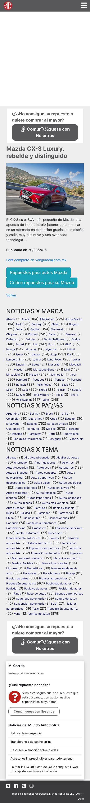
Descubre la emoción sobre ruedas (34, 750)
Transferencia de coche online (30, 741)
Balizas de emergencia (25, 733)
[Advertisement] (45, 59)
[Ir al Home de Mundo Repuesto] (8, 5)
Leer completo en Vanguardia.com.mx (36, 260)
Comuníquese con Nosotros (34, 711)
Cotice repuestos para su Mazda (42, 282)
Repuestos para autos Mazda (38, 272)
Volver (11, 295)
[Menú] (84, 5)
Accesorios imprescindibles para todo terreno (41, 758)
